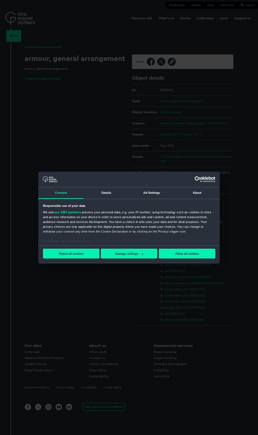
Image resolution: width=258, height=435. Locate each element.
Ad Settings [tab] (151, 192)
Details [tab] (106, 192)
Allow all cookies (187, 253)
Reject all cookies (71, 253)
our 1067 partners (67, 212)
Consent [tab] (61, 192)
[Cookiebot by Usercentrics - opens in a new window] (197, 179)
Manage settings (126, 253)
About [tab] (197, 192)
